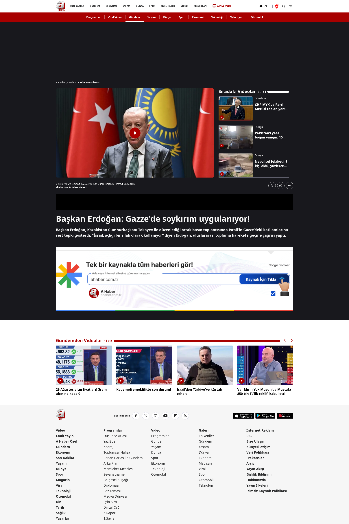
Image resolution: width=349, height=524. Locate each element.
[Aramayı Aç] (283, 6)
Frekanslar (255, 458)
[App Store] (243, 416)
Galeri (203, 430)
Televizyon (236, 17)
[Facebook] (135, 415)
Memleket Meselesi (119, 469)
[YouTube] (165, 415)
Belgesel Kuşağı (116, 480)
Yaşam (151, 17)
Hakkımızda (256, 480)
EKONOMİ (111, 6)
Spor (182, 17)
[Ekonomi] (245, 6)
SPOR (152, 6)
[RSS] (185, 415)
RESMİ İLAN (200, 6)
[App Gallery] (285, 416)
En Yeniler (206, 436)
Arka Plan (111, 463)
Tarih (60, 507)
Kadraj (108, 447)
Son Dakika (65, 458)
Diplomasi (111, 485)
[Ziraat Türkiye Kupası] (277, 6)
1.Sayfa (109, 518)
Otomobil (257, 17)
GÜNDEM (95, 6)
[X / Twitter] (145, 415)
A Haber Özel (66, 441)
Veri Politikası (257, 452)
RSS (249, 436)
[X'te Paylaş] (272, 185)
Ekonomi (198, 17)
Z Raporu (110, 513)
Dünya (167, 17)
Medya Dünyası (115, 496)
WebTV (72, 82)
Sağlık (61, 513)
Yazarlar (62, 518)
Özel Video (115, 17)
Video (60, 430)
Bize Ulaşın (255, 441)
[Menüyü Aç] (290, 6)
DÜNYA (139, 6)
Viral (59, 485)
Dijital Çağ (111, 507)
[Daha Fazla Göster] (289, 185)
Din (58, 502)
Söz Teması (112, 491)
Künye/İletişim (258, 447)
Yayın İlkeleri (257, 485)
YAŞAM (126, 6)
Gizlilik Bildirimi (259, 474)
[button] (285, 340)
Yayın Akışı (255, 469)
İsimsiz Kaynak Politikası (266, 491)
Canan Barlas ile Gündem (123, 458)
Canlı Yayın (65, 436)
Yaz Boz (109, 441)
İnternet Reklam (260, 430)
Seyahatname (114, 474)
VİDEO (184, 6)
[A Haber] (60, 6)
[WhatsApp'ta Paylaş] (281, 185)
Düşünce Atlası (115, 436)
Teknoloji (217, 17)
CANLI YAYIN (224, 5)
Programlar (93, 17)
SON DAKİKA (77, 6)
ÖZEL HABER (168, 6)
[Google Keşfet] (174, 279)
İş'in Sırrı (110, 502)
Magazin (63, 480)
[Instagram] (155, 415)
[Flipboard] (175, 415)
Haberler (60, 82)
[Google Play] (265, 416)
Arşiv (250, 463)
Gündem (134, 17)
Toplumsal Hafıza (117, 452)
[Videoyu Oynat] (135, 132)
